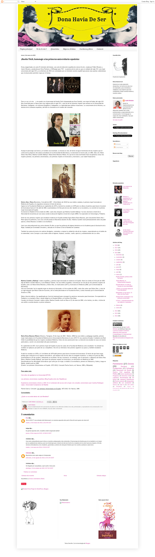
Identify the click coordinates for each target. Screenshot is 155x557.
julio (117, 264)
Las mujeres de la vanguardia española (128, 211)
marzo (118, 274)
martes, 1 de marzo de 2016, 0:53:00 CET (38, 447)
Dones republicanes (126, 374)
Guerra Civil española (121, 372)
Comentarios (119, 147)
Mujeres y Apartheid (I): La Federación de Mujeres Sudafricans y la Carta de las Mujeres (123, 201)
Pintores (115, 384)
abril (117, 272)
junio (117, 267)
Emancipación (116, 388)
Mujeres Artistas (69, 49)
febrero (118, 305)
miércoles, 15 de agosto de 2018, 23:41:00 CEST (40, 458)
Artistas (129, 386)
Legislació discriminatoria (120, 377)
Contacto (100, 49)
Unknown (28, 453)
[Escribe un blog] (50, 402)
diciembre (119, 255)
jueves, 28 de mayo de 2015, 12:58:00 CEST (38, 433)
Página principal (26, 49)
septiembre (119, 262)
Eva (27, 418)
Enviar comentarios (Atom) (36, 478)
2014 (116, 311)
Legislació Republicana (127, 379)
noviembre (119, 257)
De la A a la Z (41, 49)
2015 (116, 252)
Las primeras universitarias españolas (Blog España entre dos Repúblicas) (44, 379)
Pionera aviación (119, 381)
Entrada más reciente (28, 475)
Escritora (124, 366)
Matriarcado (124, 388)
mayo (118, 269)
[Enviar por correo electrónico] (48, 402)
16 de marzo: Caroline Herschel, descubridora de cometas (128, 232)
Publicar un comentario (30, 472)
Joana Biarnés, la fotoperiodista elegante (123, 281)
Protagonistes (117, 368)
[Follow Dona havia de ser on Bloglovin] (29, 524)
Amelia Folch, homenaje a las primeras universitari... (124, 297)
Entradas (118, 144)
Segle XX (122, 384)
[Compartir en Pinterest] (56, 402)
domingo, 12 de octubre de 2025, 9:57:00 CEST (39, 468)
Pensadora (119, 386)
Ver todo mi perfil (117, 120)
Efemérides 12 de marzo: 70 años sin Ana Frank (124, 293)
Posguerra (116, 376)
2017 (116, 247)
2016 (116, 250)
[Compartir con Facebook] (54, 402)
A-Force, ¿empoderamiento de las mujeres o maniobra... (124, 301)
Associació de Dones (123, 370)
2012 (116, 316)
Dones (131, 364)
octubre (118, 259)
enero (118, 307)
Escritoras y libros (86, 49)
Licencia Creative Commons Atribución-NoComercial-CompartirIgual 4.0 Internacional (122, 332)
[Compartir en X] (52, 402)
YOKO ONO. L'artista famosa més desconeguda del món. (128, 222)
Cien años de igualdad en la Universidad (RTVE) (36, 375)
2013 (116, 313)
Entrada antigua (101, 475)
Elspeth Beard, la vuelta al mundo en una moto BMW (124, 285)
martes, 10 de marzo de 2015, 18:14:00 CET (38, 422)
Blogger (88, 543)
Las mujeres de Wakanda (127, 187)
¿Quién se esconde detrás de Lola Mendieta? (124, 289)
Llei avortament (126, 383)
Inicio (65, 475)
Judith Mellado (129, 100)
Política (115, 374)
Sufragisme (130, 368)
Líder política (130, 384)
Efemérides (55, 49)
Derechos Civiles (127, 376)
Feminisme (118, 364)
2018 (116, 245)
